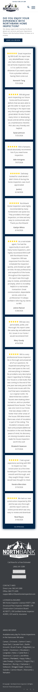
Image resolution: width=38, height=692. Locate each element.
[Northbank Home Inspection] (16, 7)
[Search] (27, 7)
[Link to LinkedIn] (27, 689)
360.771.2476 (13, 591)
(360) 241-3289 (19, 566)
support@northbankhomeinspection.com (19, 594)
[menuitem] (27, 7)
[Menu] (32, 7)
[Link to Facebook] (24, 689)
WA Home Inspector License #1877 (17, 603)
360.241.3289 (17, 588)
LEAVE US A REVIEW (13, 40)
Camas (5, 641)
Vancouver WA (13, 637)
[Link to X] (33, 689)
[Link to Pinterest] (30, 689)
